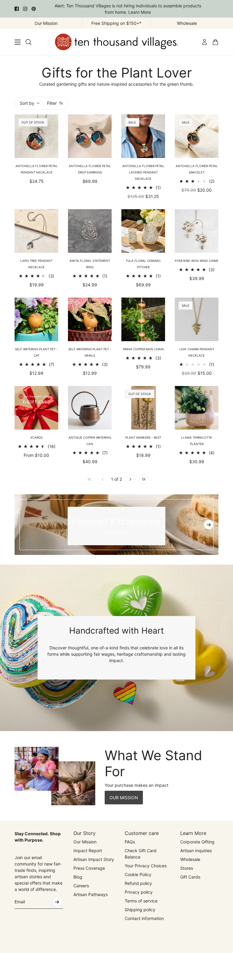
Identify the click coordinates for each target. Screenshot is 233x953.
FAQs (130, 841)
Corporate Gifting (197, 841)
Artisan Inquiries (196, 850)
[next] (209, 524)
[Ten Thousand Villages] (116, 42)
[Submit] (57, 902)
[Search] (28, 42)
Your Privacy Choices (146, 865)
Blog (77, 876)
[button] (130, 479)
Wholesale (190, 859)
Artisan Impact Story (93, 859)
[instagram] (25, 8)
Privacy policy (139, 892)
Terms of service (141, 900)
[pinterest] (33, 8)
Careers (81, 885)
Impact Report (87, 850)
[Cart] (215, 42)
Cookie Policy (138, 874)
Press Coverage (89, 868)
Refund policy (138, 883)
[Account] (204, 42)
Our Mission (84, 841)
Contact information (144, 918)
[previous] (24, 524)
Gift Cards (190, 876)
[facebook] (16, 8)
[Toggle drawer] (18, 42)
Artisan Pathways (90, 894)
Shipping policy (140, 909)
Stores (186, 868)
